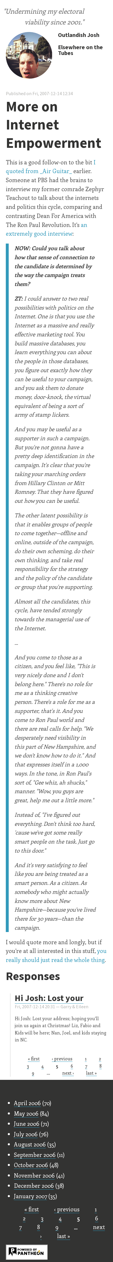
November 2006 (34, 1175)
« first (34, 1058)
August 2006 (30, 1144)
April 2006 (27, 1103)
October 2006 (31, 1165)
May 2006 (26, 1113)
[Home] (29, 56)
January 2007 (30, 1196)
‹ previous (62, 1058)
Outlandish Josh (78, 34)
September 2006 (35, 1154)
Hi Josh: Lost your (49, 997)
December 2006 (34, 1185)
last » (91, 1073)
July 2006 (26, 1134)
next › (68, 1073)
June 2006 (26, 1123)
